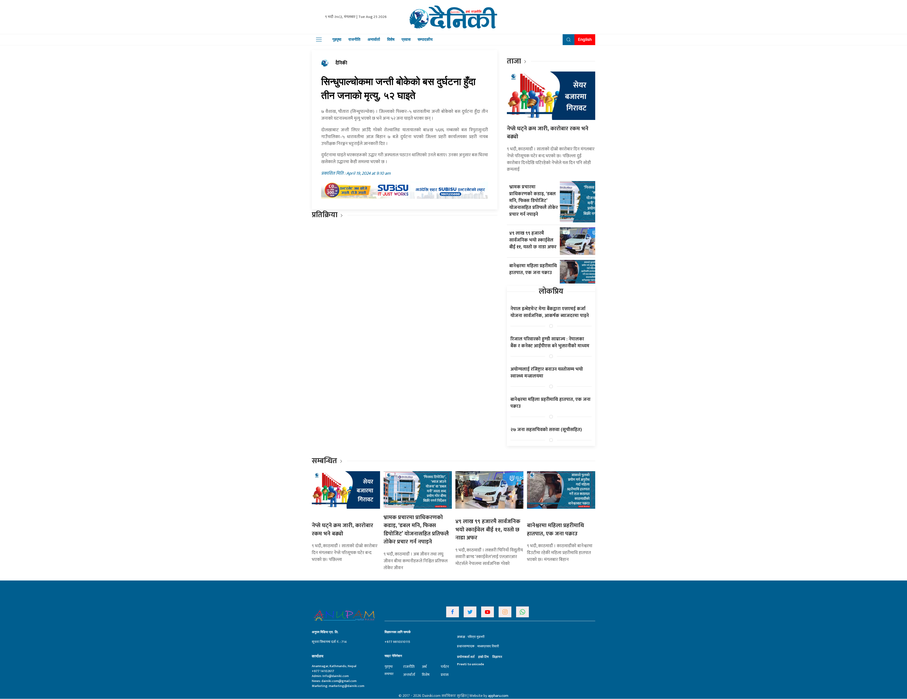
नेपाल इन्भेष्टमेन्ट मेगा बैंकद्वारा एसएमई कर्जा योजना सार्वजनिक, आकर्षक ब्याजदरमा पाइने (549, 312)
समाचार (389, 674)
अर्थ (424, 667)
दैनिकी (341, 63)
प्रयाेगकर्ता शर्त (466, 657)
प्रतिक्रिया (325, 215)
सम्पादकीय (425, 39)
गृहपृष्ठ (336, 39)
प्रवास (406, 39)
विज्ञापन (497, 657)
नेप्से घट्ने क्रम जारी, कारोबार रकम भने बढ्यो (547, 133)
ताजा (514, 61)
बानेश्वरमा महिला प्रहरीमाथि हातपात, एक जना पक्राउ (533, 269)
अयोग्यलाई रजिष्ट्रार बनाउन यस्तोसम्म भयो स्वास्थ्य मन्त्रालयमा (546, 372)
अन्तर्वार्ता (374, 39)
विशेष (390, 39)
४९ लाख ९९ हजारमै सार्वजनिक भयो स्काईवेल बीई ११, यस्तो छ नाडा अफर (532, 240)
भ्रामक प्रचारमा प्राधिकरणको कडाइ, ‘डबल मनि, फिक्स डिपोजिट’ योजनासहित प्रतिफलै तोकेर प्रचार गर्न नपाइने (533, 200)
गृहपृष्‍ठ (389, 666)
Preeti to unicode (470, 664)
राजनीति (354, 39)
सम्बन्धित (325, 461)
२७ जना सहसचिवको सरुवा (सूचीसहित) (546, 430)
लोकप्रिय (551, 291)
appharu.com (498, 696)
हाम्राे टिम (483, 657)
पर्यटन (445, 667)
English (585, 39)
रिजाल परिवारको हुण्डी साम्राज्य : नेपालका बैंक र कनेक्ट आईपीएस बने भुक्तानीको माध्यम (549, 342)
